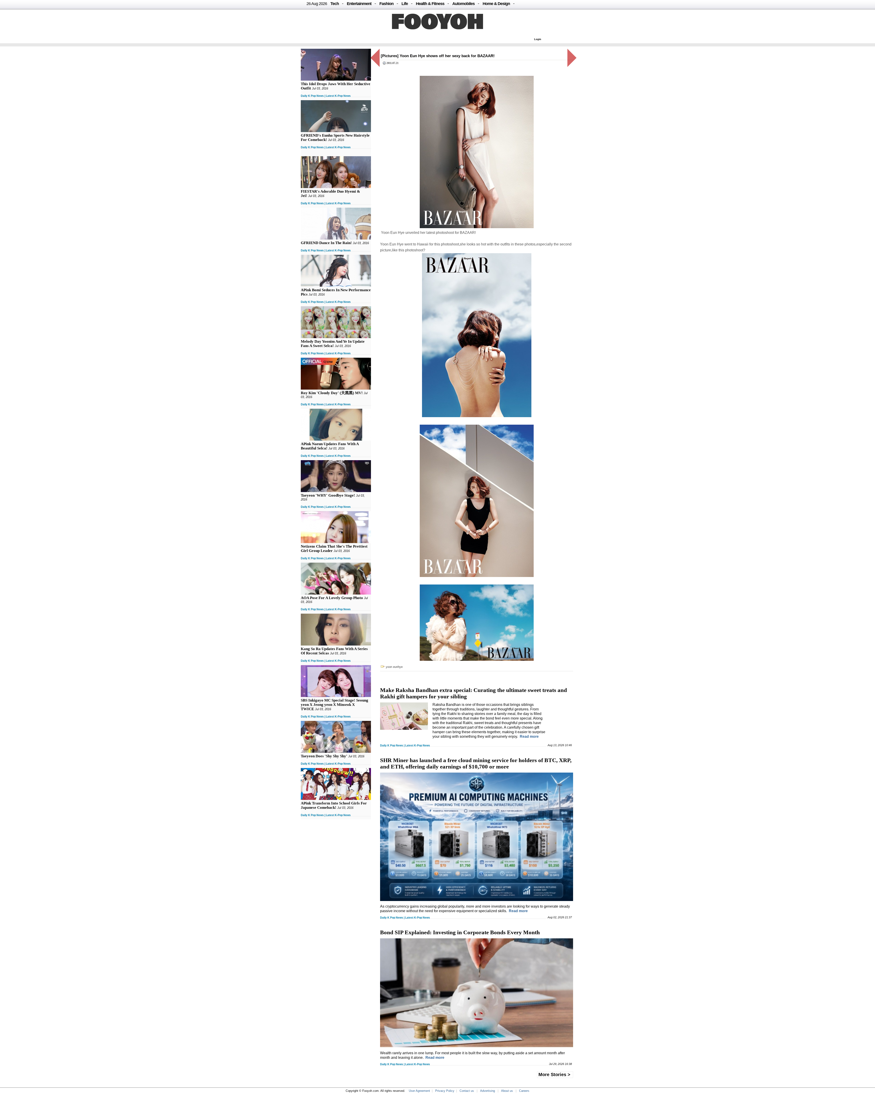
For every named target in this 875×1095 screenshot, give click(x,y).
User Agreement (419, 1090)
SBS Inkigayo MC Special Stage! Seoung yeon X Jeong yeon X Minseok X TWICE (334, 704)
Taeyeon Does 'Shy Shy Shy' (324, 756)
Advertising (487, 1090)
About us (507, 1090)
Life (404, 3)
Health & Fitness (430, 3)
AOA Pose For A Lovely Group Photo (332, 598)
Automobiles (463, 3)
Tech (334, 3)
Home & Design (496, 3)
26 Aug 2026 (316, 3)
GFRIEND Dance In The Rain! (326, 243)
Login (537, 39)
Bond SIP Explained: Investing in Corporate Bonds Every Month (460, 932)
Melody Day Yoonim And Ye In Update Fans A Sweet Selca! (333, 343)
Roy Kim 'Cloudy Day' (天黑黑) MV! (332, 393)
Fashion (386, 3)
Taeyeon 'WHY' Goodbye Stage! (328, 495)
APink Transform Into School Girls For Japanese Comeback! (334, 805)
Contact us (467, 1090)
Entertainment (359, 3)
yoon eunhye (394, 667)
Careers (524, 1090)
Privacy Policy (444, 1090)
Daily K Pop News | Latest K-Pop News (326, 95)
